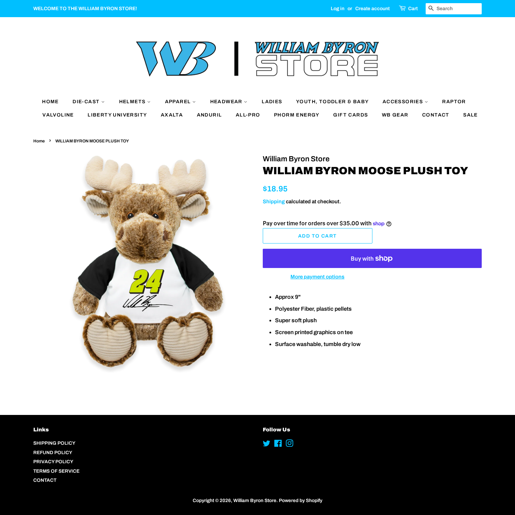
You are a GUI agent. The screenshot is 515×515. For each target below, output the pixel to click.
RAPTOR (454, 101)
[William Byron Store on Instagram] (289, 444)
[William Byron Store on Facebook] (278, 444)
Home (39, 141)
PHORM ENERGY (297, 115)
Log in (337, 8)
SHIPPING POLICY (54, 443)
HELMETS (133, 101)
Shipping (274, 201)
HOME (50, 101)
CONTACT (435, 115)
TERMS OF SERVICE (56, 471)
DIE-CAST (87, 101)
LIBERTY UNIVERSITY (117, 115)
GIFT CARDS (350, 115)
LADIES (272, 101)
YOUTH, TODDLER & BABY (332, 101)
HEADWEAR (227, 101)
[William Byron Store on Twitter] (266, 444)
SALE (470, 115)
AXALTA (172, 115)
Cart (413, 8)
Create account (372, 8)
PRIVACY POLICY (53, 461)
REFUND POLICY (52, 452)
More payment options (317, 277)
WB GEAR (395, 115)
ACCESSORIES (404, 101)
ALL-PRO (248, 115)
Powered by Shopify (300, 500)
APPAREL (178, 101)
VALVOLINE (58, 115)
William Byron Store (254, 500)
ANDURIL (209, 115)
